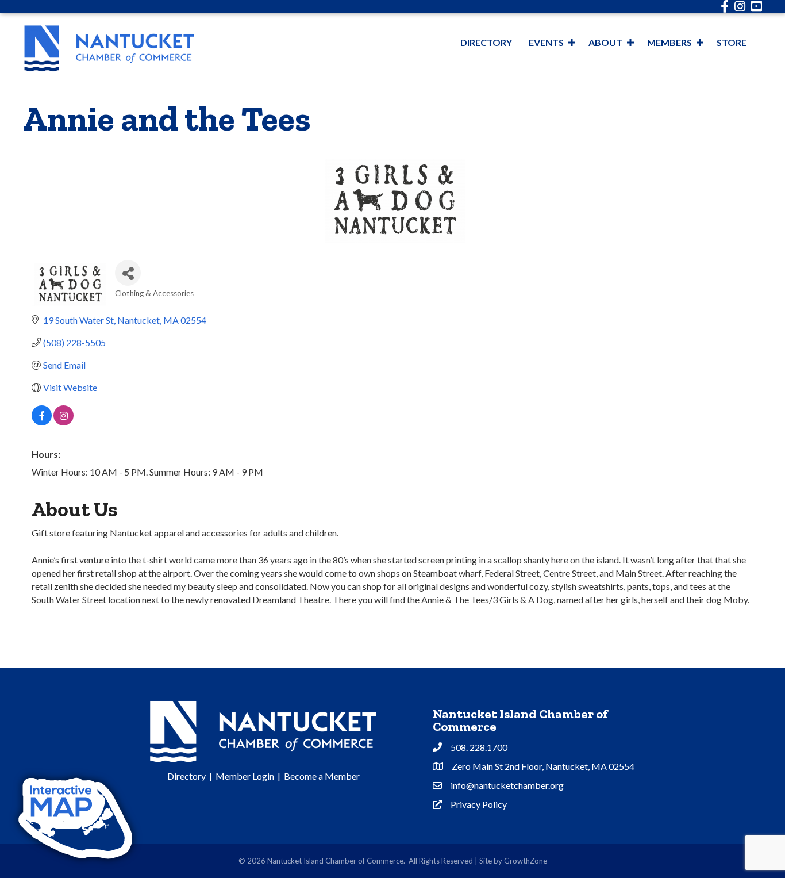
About (605, 42)
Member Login (245, 775)
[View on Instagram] (63, 421)
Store (731, 42)
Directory (486, 42)
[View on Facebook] (42, 421)
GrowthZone (525, 860)
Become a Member (322, 775)
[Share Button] (128, 273)
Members (669, 42)
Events (546, 42)
